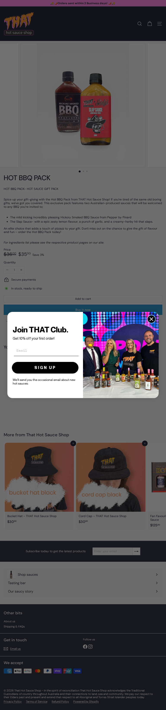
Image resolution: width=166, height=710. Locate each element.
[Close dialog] (151, 319)
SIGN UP (45, 367)
